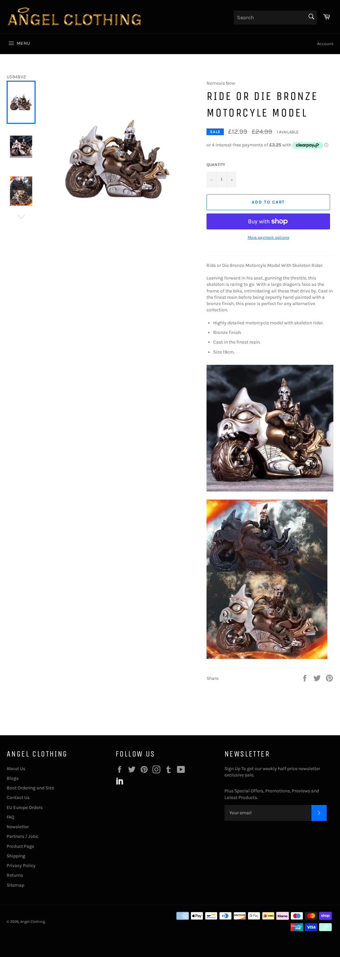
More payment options (268, 237)
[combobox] (275, 18)
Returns (15, 875)
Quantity (216, 164)
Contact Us (18, 797)
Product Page (20, 846)
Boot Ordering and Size (30, 788)
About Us (16, 768)
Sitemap (15, 885)
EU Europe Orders (24, 807)
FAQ (10, 817)
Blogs (13, 778)
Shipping (16, 856)
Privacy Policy (21, 865)
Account (325, 43)
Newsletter (18, 827)
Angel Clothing (32, 921)
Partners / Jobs (22, 836)
